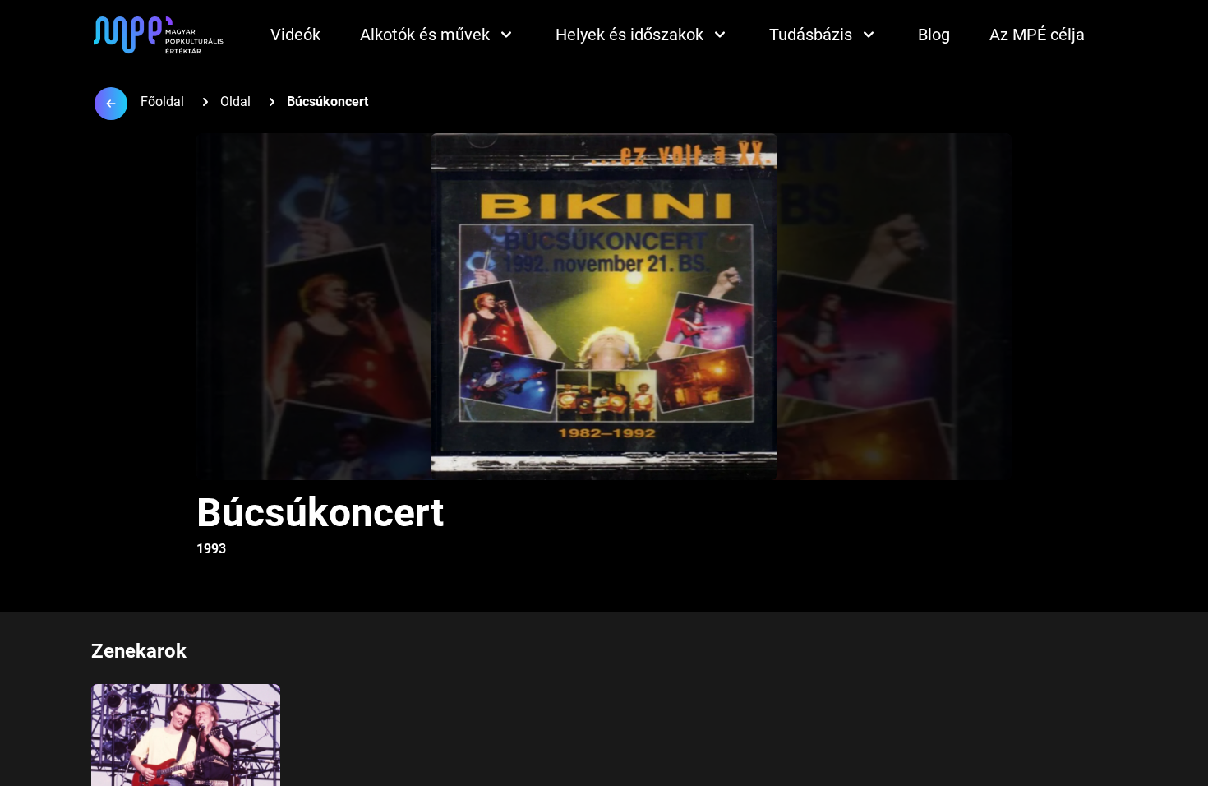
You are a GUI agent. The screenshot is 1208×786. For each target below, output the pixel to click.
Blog (934, 34)
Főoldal (162, 101)
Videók (295, 34)
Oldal (235, 101)
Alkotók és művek (425, 34)
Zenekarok (139, 651)
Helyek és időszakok (629, 34)
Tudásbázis (810, 34)
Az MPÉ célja (1037, 34)
